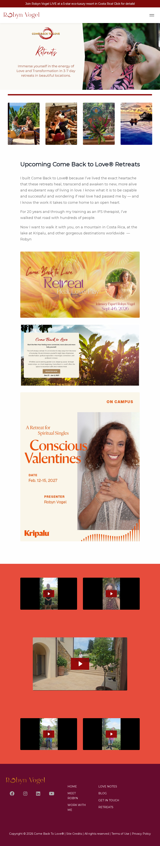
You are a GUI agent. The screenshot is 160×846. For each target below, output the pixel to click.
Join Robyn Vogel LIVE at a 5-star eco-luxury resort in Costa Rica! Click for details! (80, 3)
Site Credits (74, 833)
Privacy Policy (141, 833)
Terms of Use (120, 833)
